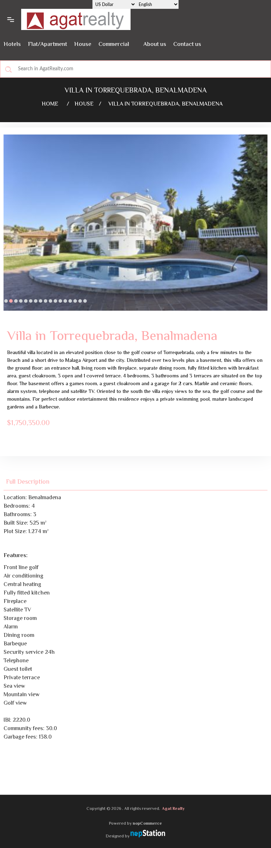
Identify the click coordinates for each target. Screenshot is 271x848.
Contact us (187, 44)
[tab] (31, 482)
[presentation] (9, 227)
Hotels (12, 44)
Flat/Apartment (47, 44)
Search (8, 69)
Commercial (113, 44)
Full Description (27, 482)
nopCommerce (147, 823)
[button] (6, 301)
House (82, 44)
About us (154, 44)
